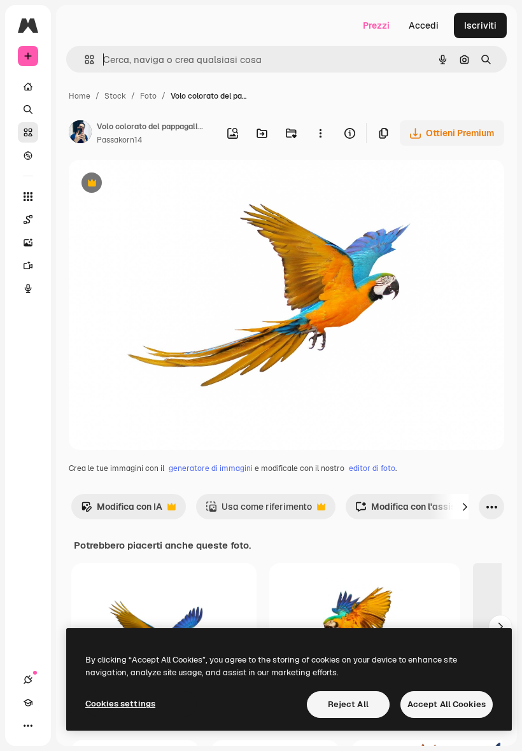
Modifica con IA (121, 510)
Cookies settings (120, 703)
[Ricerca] (28, 109)
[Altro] (28, 725)
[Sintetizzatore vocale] (28, 288)
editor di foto (372, 468)
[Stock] (28, 132)
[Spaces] (28, 219)
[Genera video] (28, 265)
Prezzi (376, 25)
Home (79, 96)
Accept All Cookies (446, 704)
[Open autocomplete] (84, 59)
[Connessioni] (28, 680)
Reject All (348, 704)
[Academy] (28, 702)
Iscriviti (480, 25)
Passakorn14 (119, 140)
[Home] (28, 86)
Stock (115, 96)
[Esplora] (28, 155)
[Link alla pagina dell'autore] (80, 133)
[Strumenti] (28, 196)
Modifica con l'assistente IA (422, 510)
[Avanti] (464, 506)
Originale (152, 184)
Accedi (424, 25)
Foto (148, 96)
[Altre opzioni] (320, 133)
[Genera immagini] (28, 242)
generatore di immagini (211, 468)
